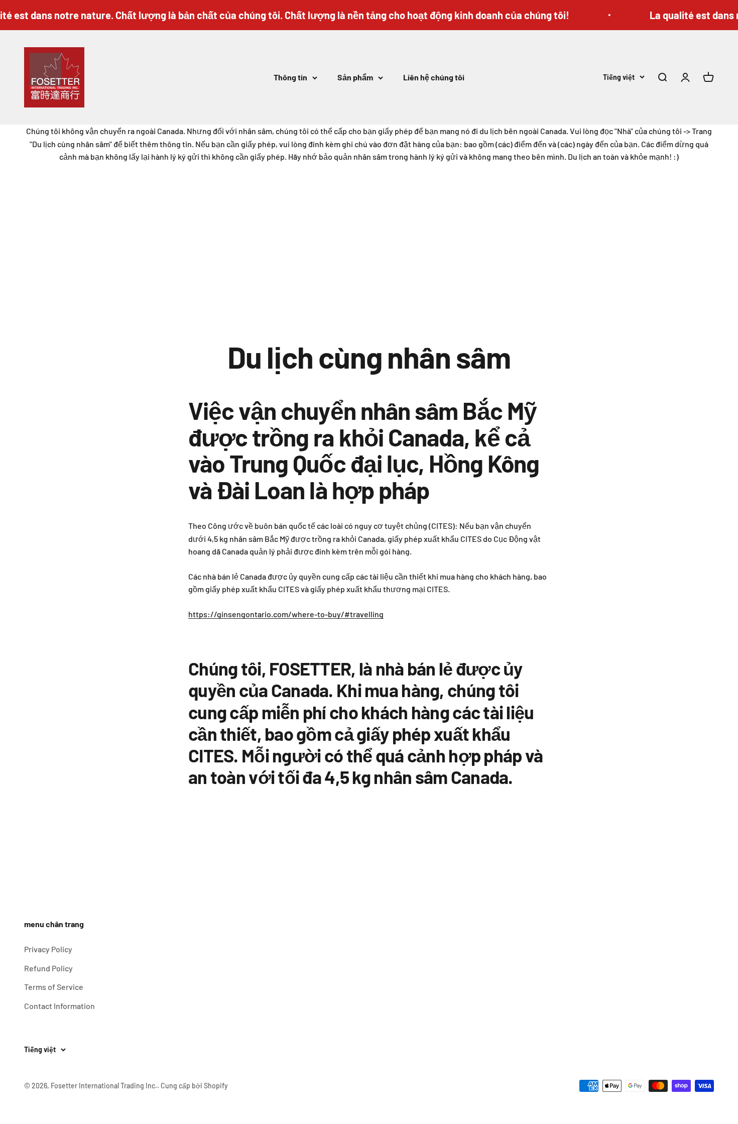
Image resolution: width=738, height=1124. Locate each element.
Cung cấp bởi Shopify (194, 1085)
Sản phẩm (355, 77)
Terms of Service (53, 986)
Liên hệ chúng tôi (433, 77)
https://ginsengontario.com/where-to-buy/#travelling (286, 614)
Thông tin (290, 77)
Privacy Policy (48, 949)
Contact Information (59, 1005)
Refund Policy (48, 968)
